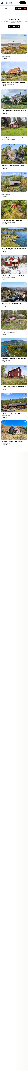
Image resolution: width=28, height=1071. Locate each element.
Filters (21, 8)
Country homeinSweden (8, 139)
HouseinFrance (6, 111)
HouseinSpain (5, 305)
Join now (23, 2)
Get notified (15, 26)
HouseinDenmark (6, 167)
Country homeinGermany (8, 84)
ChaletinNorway (6, 56)
